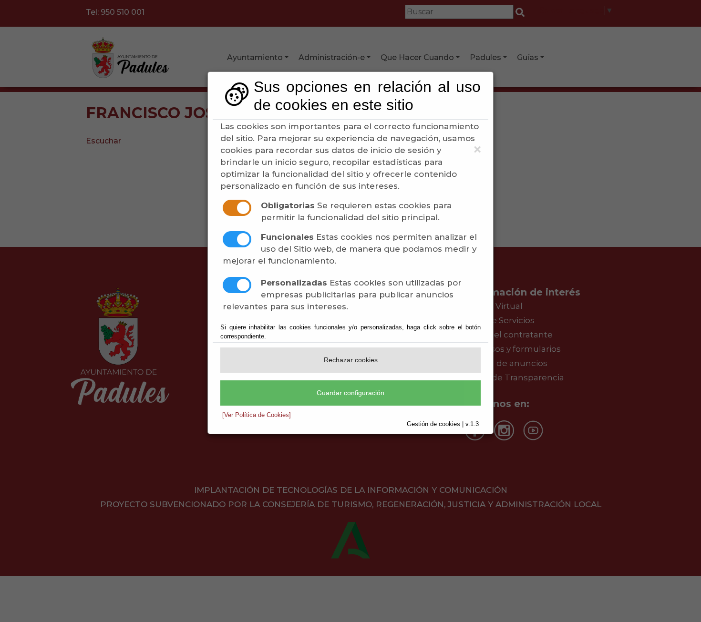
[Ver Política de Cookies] (256, 414)
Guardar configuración (350, 393)
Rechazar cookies (351, 360)
